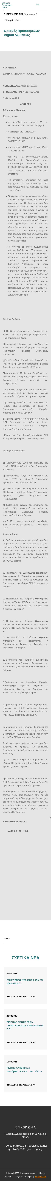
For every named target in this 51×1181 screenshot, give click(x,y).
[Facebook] (20, 938)
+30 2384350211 (14, 1145)
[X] (28, 938)
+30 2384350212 (37, 1145)
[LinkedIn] (35, 938)
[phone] (48, 5)
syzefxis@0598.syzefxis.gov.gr (25, 1149)
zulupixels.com (40, 1177)
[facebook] (25, 1159)
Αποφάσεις (30, 14)
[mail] (44, 5)
